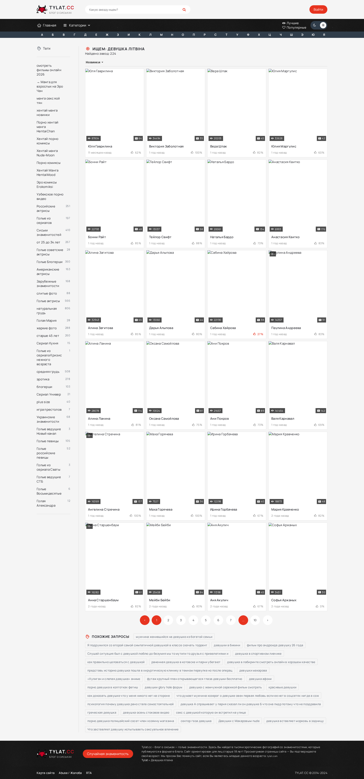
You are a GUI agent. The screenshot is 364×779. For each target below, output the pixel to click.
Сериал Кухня (47, 343)
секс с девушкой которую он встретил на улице (211, 712)
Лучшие (292, 23)
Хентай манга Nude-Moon (47, 153)
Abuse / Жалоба (70, 773)
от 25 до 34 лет (48, 242)
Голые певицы (48, 441)
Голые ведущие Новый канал (49, 431)
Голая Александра (46, 503)
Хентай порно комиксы (48, 141)
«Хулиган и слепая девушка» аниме (113, 679)
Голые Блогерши (50, 262)
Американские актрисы (48, 271)
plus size (43, 402)
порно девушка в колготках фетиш (112, 687)
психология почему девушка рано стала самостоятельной (130, 704)
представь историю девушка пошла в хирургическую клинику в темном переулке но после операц (160, 670)
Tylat (145, 760)
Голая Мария (46, 320)
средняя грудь (48, 371)
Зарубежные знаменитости (48, 283)
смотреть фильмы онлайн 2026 (49, 70)
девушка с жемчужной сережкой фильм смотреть (225, 687)
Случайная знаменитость (108, 753)
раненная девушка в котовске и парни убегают (186, 662)
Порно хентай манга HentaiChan (48, 126)
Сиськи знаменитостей (49, 232)
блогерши (44, 387)
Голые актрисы (48, 301)
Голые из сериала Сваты (48, 467)
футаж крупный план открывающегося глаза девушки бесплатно (194, 679)
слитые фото (47, 293)
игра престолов (49, 409)
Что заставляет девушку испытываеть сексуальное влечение (133, 729)
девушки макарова (253, 670)
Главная (49, 25)
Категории (77, 25)
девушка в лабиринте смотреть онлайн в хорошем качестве (271, 662)
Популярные (296, 27)
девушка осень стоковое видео (146, 712)
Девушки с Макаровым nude (239, 721)
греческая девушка (101, 712)
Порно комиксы (48, 163)
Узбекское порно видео (50, 196)
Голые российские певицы (46, 453)
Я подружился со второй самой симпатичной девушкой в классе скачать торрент (147, 645)
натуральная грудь (47, 310)
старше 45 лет (48, 335)
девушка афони (260, 679)
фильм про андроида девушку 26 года (275, 645)
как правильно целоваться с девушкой (116, 662)
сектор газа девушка (196, 721)
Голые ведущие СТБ (49, 479)
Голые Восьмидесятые (49, 491)
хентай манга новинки (47, 112)
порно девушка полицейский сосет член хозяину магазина (130, 721)
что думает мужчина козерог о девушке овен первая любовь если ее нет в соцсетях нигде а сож (248, 696)
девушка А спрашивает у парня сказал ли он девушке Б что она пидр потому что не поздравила (251, 704)
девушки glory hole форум (163, 687)
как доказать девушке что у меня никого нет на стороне (128, 696)
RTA (89, 773)
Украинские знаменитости (48, 419)
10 (255, 620)
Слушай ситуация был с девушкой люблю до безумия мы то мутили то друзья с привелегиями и (157, 654)
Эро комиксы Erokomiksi (47, 184)
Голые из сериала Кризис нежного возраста (49, 357)
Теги (46, 48)
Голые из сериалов (44, 220)
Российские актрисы (46, 208)
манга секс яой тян (48, 100)
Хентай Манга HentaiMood (48, 172)
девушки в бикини (227, 645)
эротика (43, 379)
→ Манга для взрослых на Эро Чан (50, 86)
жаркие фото (47, 328)
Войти (318, 9)
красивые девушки (282, 687)
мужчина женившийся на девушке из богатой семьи (174, 637)
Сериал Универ (49, 394)
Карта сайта (46, 773)
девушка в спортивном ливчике (258, 654)
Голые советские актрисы (50, 252)
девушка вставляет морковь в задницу (295, 721)
